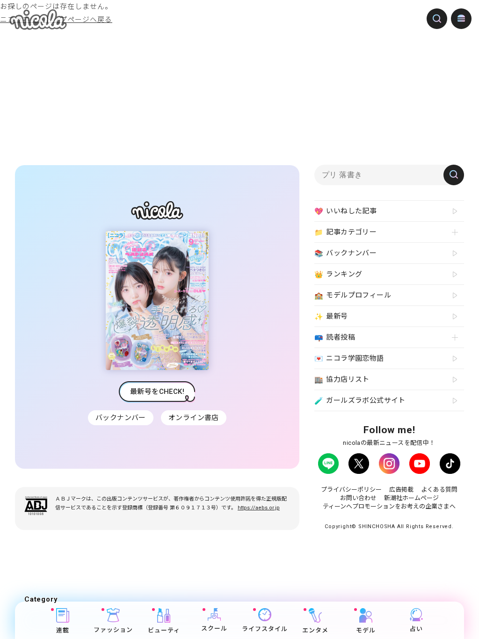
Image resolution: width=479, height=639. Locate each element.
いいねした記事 (345, 211)
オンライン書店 (193, 418)
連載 (62, 630)
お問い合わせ (358, 497)
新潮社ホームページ (411, 497)
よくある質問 (439, 489)
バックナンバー (120, 418)
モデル (366, 630)
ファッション (113, 629)
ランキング (338, 274)
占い (416, 628)
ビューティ (164, 630)
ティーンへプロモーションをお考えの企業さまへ (389, 506)
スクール (214, 628)
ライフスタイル (265, 628)
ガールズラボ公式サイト (360, 400)
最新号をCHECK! (157, 391)
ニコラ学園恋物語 (349, 358)
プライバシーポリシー (351, 489)
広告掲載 (401, 489)
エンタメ (315, 630)
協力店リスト (342, 379)
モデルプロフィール (352, 295)
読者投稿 (334, 337)
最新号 (331, 316)
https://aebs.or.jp (259, 508)
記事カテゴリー (345, 232)
